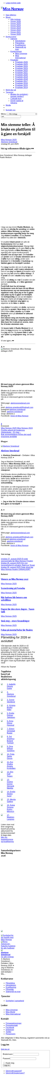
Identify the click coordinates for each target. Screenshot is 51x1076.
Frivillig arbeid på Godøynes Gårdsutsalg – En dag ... (13, 431)
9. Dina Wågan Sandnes (10, 748)
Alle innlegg (15, 19)
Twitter (8, 1032)
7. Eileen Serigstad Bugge (11, 731)
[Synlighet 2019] (8, 940)
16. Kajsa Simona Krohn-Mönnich (11, 808)
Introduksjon (20, 41)
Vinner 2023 (15, 28)
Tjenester (9, 92)
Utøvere (13, 39)
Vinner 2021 (15, 32)
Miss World (10, 1012)
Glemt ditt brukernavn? (15, 1073)
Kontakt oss (10, 110)
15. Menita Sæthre (11, 800)
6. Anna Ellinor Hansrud (10, 723)
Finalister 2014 (21, 88)
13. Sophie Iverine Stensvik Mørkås (10, 784)
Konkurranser (16, 51)
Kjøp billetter (11, 15)
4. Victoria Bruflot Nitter (11, 707)
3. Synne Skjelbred (11, 701)
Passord (6, 1058)
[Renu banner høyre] (8, 948)
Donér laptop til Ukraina (16, 102)
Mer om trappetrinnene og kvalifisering (7, 839)
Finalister (14, 60)
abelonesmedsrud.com (20, 403)
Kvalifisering (20, 45)
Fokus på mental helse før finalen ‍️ (17, 630)
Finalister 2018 (21, 79)
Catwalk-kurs (15, 99)
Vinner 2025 (15, 24)
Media (8, 105)
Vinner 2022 (15, 30)
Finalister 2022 (21, 71)
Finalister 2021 (21, 73)
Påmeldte (10, 989)
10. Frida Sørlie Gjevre (10, 756)
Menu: (4, 114)
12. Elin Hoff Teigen (10, 774)
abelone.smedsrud (17, 409)
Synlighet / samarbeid (15, 1001)
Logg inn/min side (13, 3)
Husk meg (10, 1063)
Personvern (10, 1034)
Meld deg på (11, 90)
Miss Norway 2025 (9, 140)
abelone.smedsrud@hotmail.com (19, 407)
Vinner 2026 (15, 22)
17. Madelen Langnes (10, 817)
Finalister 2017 (21, 81)
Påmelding (19, 43)
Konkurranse (11, 36)
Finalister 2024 (21, 66)
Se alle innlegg (7, 957)
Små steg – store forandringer (15, 621)
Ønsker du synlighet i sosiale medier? (19, 95)
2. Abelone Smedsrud (11, 694)
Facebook (10, 1028)
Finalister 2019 (21, 77)
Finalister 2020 (21, 75)
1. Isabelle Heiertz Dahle (11, 686)
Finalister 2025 (21, 64)
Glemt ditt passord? (14, 1071)
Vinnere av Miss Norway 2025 (14, 579)
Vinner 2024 (15, 26)
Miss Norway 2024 (25, 428)
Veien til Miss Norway (19, 416)
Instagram (10, 1030)
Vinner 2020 (15, 34)
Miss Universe (21, 54)
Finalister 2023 (21, 68)
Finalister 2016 (21, 83)
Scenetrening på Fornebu (13, 588)
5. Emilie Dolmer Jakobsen (11, 715)
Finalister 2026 (21, 62)
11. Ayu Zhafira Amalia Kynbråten (11, 765)
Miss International (20, 57)
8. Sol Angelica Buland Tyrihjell (10, 740)
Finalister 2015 (21, 85)
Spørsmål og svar (13, 992)
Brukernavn (8, 1054)
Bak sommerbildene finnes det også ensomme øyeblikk (16, 435)
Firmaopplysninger (13, 1023)
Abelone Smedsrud (9, 142)
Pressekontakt (12, 1025)
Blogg (8, 17)
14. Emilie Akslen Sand (11, 794)
